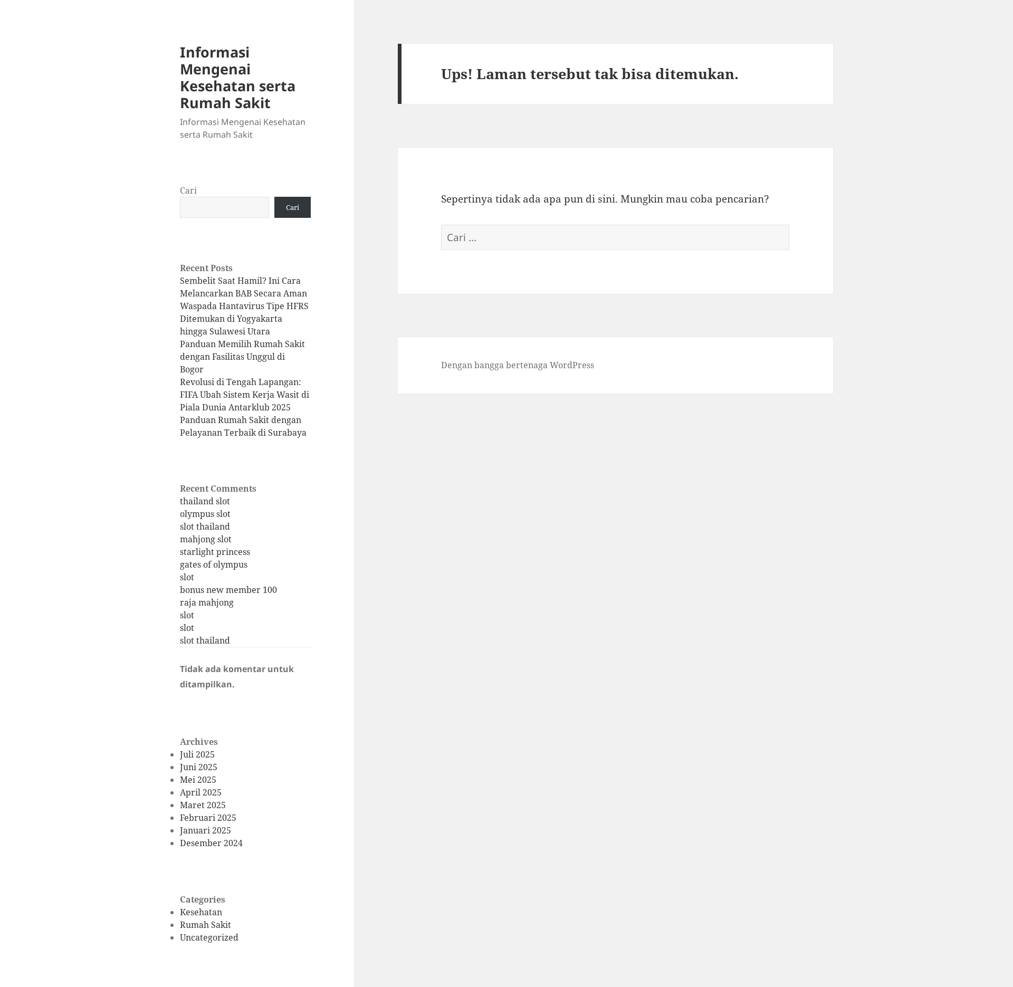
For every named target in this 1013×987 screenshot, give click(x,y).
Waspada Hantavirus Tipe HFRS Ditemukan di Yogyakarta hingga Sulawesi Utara (244, 318)
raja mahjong (207, 602)
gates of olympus (213, 564)
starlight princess (215, 552)
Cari (188, 190)
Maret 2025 (203, 805)
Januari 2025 (205, 830)
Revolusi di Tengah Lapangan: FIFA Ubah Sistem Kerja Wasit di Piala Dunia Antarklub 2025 (244, 394)
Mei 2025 (198, 779)
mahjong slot (206, 539)
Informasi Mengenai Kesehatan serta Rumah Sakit (237, 77)
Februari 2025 (208, 817)
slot (187, 577)
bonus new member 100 (228, 590)
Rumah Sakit (205, 925)
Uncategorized (209, 937)
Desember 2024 (211, 843)
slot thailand (205, 526)
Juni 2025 (198, 767)
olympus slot (205, 514)
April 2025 (201, 792)
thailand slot (205, 501)
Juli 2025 (197, 754)
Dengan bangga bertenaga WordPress (517, 365)
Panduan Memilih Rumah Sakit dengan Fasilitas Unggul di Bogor (242, 356)
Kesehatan (201, 912)
